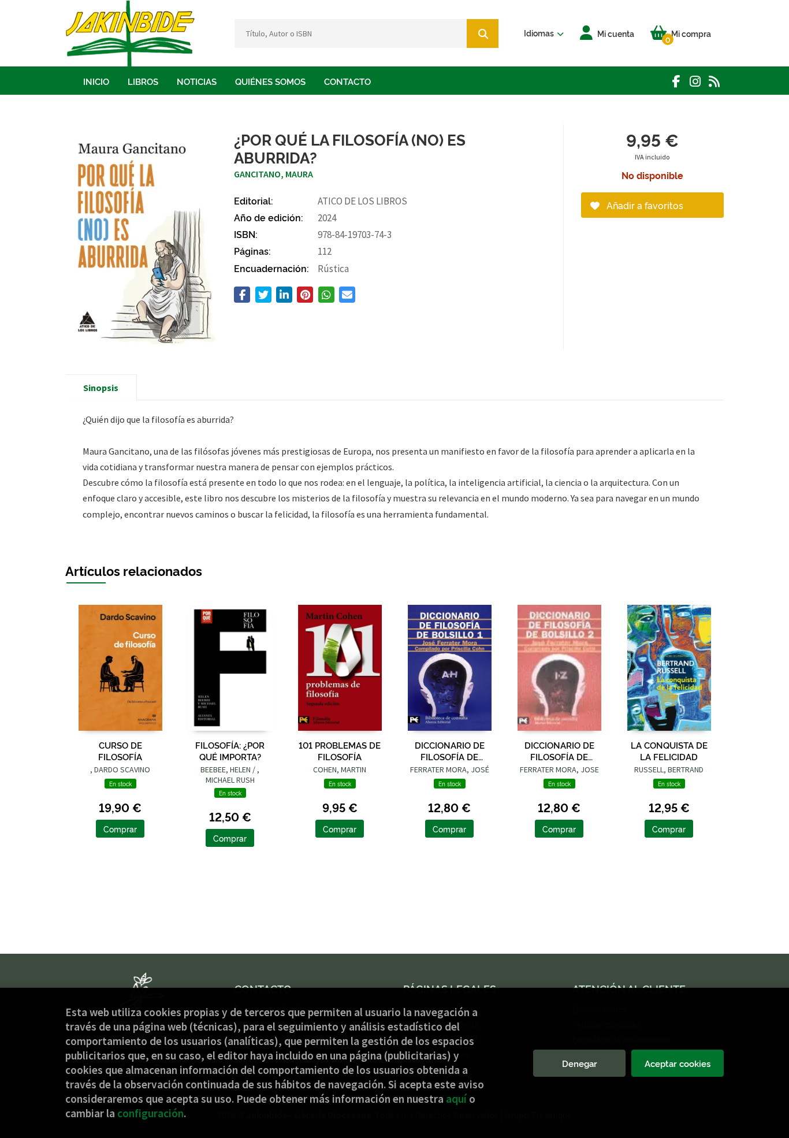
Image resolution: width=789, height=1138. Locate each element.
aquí (456, 1099)
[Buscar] (482, 33)
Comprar (120, 828)
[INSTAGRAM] (695, 81)
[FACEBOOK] (676, 81)
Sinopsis (100, 387)
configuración (150, 1113)
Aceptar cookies (677, 1063)
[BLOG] (714, 81)
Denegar (579, 1063)
